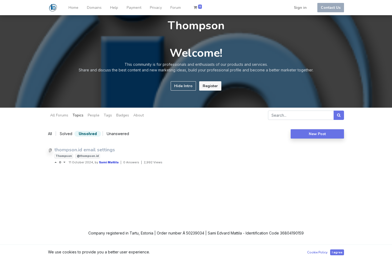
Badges (122, 115)
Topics (78, 115)
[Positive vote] (56, 162)
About (138, 115)
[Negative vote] (64, 162)
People (93, 115)
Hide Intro (183, 85)
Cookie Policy (317, 252)
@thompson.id (88, 156)
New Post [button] (317, 133)
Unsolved (88, 133)
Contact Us (331, 7)
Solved (66, 133)
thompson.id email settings (84, 150)
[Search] (339, 115)
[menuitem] (73, 8)
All (50, 133)
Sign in (300, 7)
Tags (108, 115)
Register (210, 85)
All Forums (59, 115)
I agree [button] (337, 252)
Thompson (64, 156)
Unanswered (118, 133)
